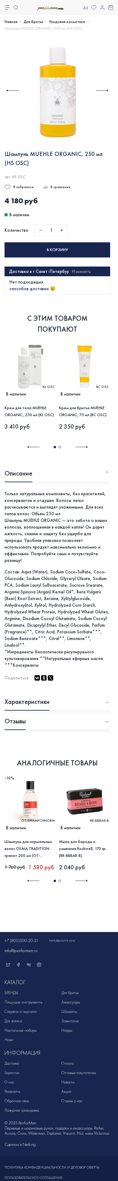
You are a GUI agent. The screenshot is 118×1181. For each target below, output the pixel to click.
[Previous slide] (13, 90)
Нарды (66, 1030)
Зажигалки (70, 1021)
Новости (67, 1082)
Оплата (67, 1063)
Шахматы (69, 1011)
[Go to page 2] (59, 447)
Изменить (81, 271)
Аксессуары (70, 1002)
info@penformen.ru (21, 950)
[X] (50, 678)
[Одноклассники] (44, 678)
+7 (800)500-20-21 (21, 940)
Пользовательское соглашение (34, 1178)
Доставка (12, 1063)
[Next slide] (102, 90)
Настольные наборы (21, 1030)
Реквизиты (12, 1091)
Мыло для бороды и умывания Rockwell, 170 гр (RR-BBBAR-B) (82, 848)
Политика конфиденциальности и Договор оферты (52, 1167)
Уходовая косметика (67, 21)
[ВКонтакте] (37, 678)
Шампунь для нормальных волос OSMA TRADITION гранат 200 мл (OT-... (28, 848)
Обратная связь (17, 1101)
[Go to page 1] (55, 447)
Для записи (13, 1021)
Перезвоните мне (62, 941)
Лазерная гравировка (22, 1110)
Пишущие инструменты (23, 1002)
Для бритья (33, 21)
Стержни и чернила (21, 1011)
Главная (11, 21)
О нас (9, 1082)
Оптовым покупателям (78, 1072)
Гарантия (12, 1072)
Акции (66, 1091)
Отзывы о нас (71, 1101)
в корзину (57, 249)
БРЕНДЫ (11, 992)
